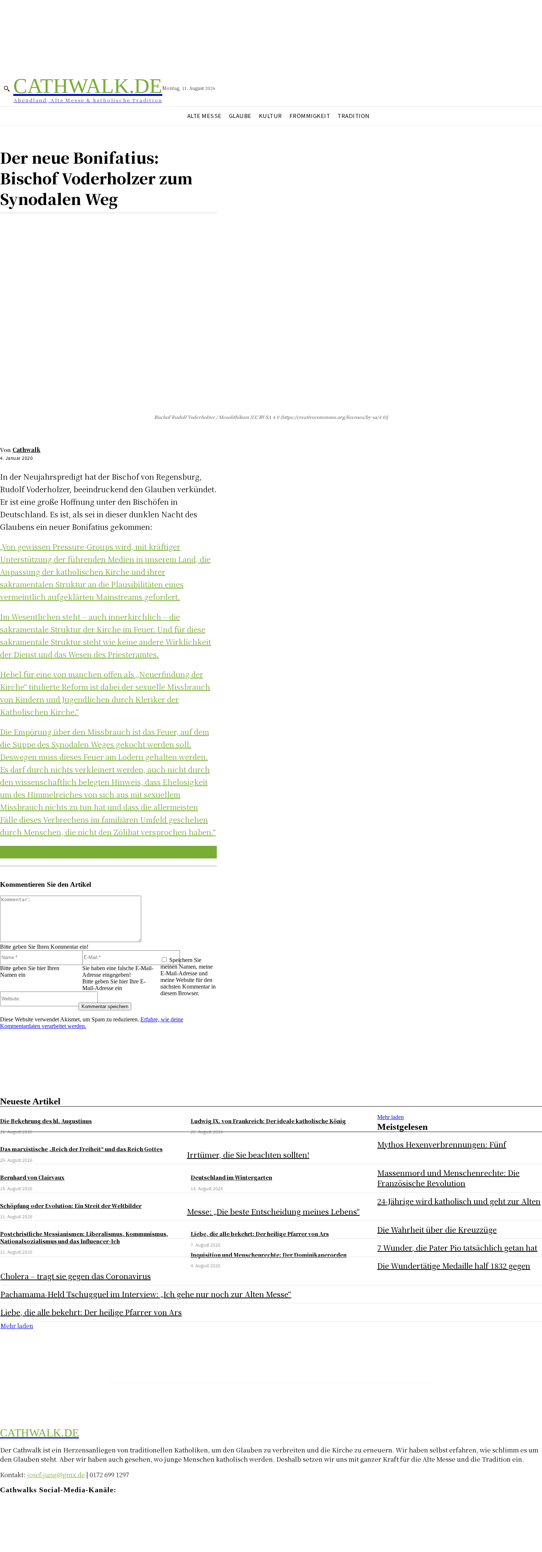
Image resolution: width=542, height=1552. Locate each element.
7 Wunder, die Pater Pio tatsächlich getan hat (457, 1247)
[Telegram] (34, 1511)
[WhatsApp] (92, 224)
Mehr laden (390, 1117)
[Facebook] (12, 224)
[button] (6, 88)
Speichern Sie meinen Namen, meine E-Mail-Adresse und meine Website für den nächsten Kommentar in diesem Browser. (188, 976)
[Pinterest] (65, 224)
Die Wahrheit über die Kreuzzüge (437, 1229)
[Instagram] (19, 1511)
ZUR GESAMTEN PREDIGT (108, 852)
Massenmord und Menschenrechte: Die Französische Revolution (448, 1177)
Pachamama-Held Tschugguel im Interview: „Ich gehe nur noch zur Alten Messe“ (145, 1294)
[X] (39, 224)
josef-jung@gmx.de (56, 1474)
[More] (118, 224)
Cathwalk (27, 450)
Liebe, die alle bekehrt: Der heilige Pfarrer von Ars (91, 1312)
